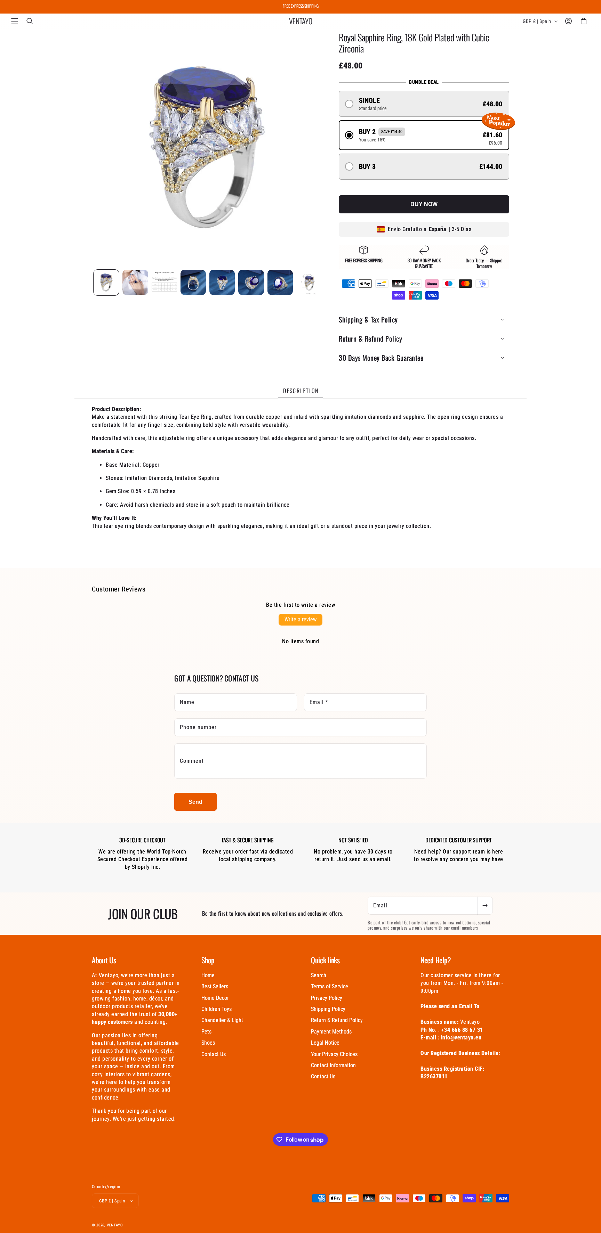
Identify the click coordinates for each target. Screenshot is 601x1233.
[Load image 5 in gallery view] (222, 282)
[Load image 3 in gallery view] (164, 282)
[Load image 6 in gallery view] (251, 282)
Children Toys (216, 1009)
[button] (14, 21)
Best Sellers (214, 986)
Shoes (208, 1042)
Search (318, 975)
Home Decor (215, 998)
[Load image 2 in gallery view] (135, 282)
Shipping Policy (328, 1009)
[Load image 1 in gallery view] (106, 282)
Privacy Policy (326, 998)
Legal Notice (325, 1042)
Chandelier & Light (222, 1020)
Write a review (300, 619)
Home (208, 975)
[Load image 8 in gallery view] (309, 282)
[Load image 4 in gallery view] (193, 282)
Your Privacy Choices (334, 1054)
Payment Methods (331, 1031)
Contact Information (333, 1065)
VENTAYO (115, 1225)
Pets (206, 1031)
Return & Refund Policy (337, 1020)
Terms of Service (329, 986)
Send (195, 802)
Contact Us (213, 1054)
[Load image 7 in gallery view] (280, 282)
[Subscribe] (484, 906)
